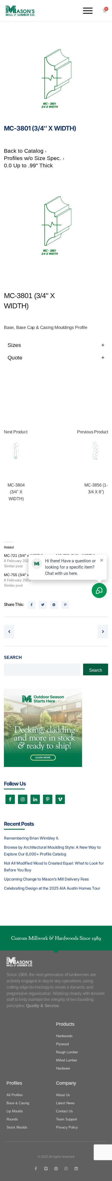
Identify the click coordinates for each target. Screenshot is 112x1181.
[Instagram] (66, 1169)
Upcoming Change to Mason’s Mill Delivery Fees (46, 879)
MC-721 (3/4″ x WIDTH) (23, 555)
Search (13, 657)
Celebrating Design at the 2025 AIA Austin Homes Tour (52, 888)
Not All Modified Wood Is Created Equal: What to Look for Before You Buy (54, 866)
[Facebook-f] (36, 1169)
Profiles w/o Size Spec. (33, 158)
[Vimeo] (46, 1169)
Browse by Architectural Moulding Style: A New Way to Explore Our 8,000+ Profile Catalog (52, 851)
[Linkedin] (76, 1169)
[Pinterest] (56, 1169)
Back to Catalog (24, 151)
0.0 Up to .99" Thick (28, 165)
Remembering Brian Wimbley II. (31, 838)
